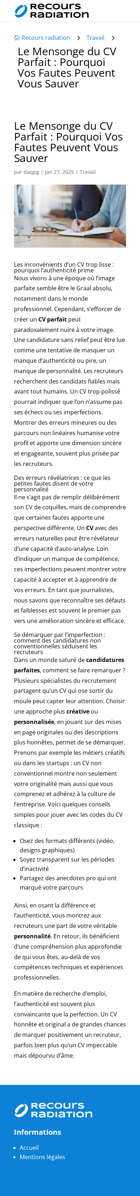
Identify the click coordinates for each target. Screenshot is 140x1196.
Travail (95, 38)
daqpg (31, 171)
